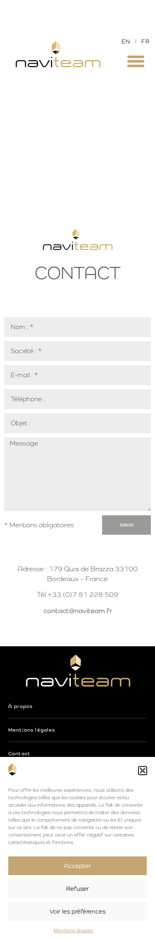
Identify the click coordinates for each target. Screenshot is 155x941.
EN (126, 41)
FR (145, 41)
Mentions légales (73, 930)
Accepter (77, 865)
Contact (19, 754)
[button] (142, 770)
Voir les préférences (77, 911)
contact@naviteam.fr (77, 610)
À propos (20, 706)
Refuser (77, 888)
